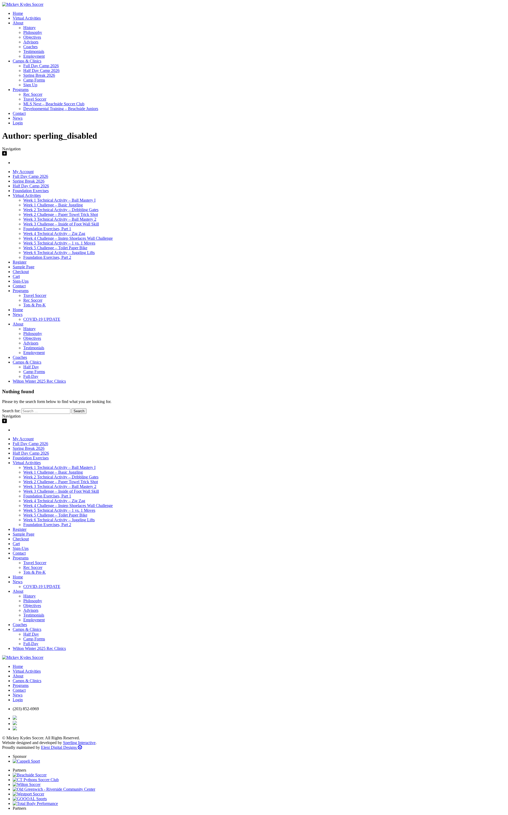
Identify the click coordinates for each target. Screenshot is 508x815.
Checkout (21, 271)
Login (18, 123)
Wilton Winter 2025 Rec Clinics (39, 381)
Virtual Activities (27, 18)
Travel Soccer (34, 99)
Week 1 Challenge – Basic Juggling (53, 205)
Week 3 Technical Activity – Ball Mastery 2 (59, 219)
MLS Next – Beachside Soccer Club (53, 104)
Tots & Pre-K (34, 305)
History (29, 27)
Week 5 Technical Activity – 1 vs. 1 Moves (59, 243)
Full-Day (30, 376)
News (17, 118)
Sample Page (23, 267)
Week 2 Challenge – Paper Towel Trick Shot (60, 214)
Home (18, 13)
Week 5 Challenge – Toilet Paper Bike (55, 248)
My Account (23, 171)
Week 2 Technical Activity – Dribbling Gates (60, 209)
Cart (16, 276)
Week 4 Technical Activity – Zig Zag (54, 233)
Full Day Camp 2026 (41, 66)
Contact (19, 113)
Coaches (30, 46)
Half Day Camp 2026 (41, 70)
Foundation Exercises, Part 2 (47, 257)
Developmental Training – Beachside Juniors (60, 108)
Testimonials (33, 51)
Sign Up (30, 85)
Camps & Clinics (27, 61)
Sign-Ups (21, 281)
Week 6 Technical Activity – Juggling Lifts (59, 252)
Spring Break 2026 (39, 75)
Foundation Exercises (31, 190)
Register (19, 262)
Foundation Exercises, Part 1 (47, 229)
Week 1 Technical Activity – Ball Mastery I (59, 200)
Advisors (30, 42)
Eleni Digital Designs (59, 747)
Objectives (32, 37)
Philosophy (32, 32)
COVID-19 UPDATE (41, 319)
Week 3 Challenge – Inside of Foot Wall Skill (61, 224)
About (18, 23)
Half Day (31, 367)
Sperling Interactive (79, 742)
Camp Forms (34, 80)
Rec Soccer (32, 94)
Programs (21, 89)
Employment (34, 56)
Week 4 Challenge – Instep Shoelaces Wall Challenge (68, 238)
